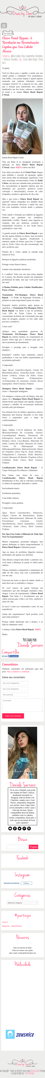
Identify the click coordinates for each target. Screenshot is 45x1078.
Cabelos (18, 56)
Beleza (13, 56)
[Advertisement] (22, 997)
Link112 (5, 922)
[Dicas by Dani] (22, 11)
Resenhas (14, 59)
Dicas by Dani (35, 1070)
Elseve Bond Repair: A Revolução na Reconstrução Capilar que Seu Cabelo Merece (20, 45)
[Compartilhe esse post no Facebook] (13, 656)
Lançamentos (30, 56)
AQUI (18, 167)
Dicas (23, 56)
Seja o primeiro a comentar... (19, 671)
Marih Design (29, 1073)
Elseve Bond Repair (30, 59)
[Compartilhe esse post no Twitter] (5, 656)
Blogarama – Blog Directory (12, 926)
